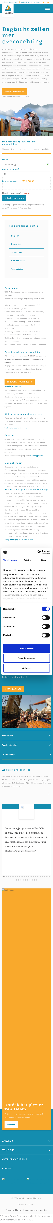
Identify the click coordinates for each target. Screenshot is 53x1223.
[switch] (46, 617)
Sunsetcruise (16, 252)
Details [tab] (27, 560)
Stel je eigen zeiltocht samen (16, 428)
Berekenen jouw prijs (18, 382)
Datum (5, 159)
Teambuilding (17, 269)
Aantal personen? (10, 169)
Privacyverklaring (13, 1210)
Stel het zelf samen (23, 414)
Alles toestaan (26, 648)
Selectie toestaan (26, 658)
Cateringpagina (36, 455)
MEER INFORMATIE (13, 689)
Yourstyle (31, 1204)
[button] (4, 876)
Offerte (11, 1124)
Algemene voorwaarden (36, 1210)
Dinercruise (16, 244)
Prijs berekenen (13, 91)
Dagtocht (15, 236)
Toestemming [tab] (10, 560)
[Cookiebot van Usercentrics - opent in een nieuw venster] (38, 552)
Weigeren (26, 668)
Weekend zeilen (18, 260)
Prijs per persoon (9, 181)
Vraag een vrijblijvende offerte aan (19, 539)
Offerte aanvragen (14, 198)
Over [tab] (43, 560)
